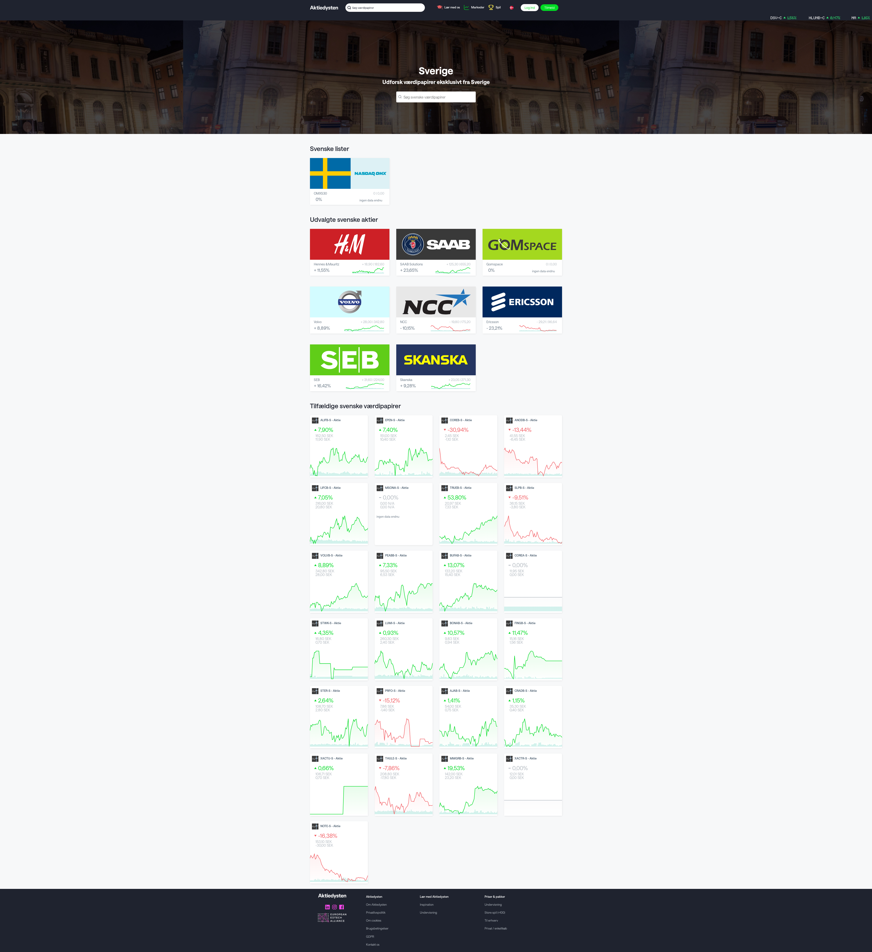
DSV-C (722, 18)
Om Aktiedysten (376, 904)
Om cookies (373, 920)
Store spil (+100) (495, 912)
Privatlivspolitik (375, 912)
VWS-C (834, 18)
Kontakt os (372, 944)
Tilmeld (549, 8)
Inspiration (427, 904)
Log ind (530, 8)
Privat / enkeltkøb (496, 928)
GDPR (370, 936)
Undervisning (428, 912)
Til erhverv (491, 920)
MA (799, 18)
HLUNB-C (763, 18)
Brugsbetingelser (377, 928)
